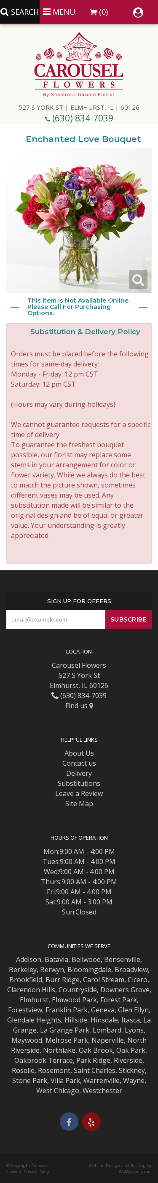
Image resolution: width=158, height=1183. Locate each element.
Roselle (23, 1070)
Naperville (107, 1040)
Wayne (134, 1080)
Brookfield (25, 979)
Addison (28, 959)
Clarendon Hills (31, 989)
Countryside (78, 989)
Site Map (79, 803)
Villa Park (65, 1080)
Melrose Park (67, 1040)
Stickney (132, 1070)
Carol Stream (103, 979)
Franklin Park (67, 1009)
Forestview (25, 1009)
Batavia (56, 959)
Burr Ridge (63, 979)
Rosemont (54, 1070)
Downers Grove (125, 989)
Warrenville (101, 1080)
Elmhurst (34, 999)
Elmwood (66, 999)
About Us (79, 753)
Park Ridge (93, 1060)
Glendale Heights (34, 1020)
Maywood (26, 1040)
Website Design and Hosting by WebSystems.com (120, 1168)
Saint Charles (94, 1070)
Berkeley (23, 969)
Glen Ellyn (133, 1009)
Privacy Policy (36, 1171)
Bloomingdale (89, 969)
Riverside (128, 1060)
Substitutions (79, 783)
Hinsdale (104, 1020)
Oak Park (130, 1050)
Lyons (134, 1030)
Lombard (107, 1030)
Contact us (79, 763)
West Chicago (57, 1090)
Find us (77, 705)
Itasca (130, 1020)
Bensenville (122, 959)
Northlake (59, 1050)
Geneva (103, 1009)
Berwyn (52, 969)
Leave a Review (79, 793)
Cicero (137, 979)
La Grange (56, 1030)
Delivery (79, 773)
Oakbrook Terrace (43, 1060)
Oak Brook (96, 1050)
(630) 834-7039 (82, 118)
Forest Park (118, 999)
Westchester (102, 1090)
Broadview (131, 969)
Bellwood (86, 959)
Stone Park (29, 1080)
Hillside (75, 1020)
